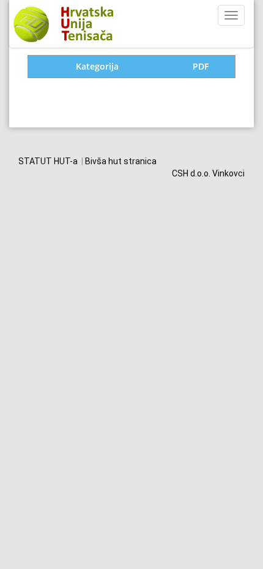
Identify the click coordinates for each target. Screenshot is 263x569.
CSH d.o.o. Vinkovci (208, 173)
